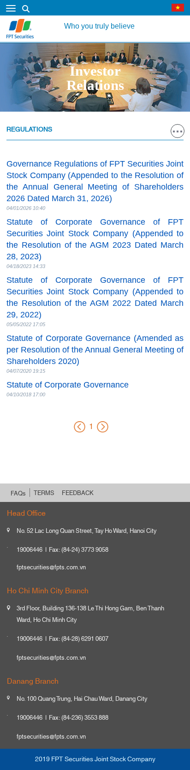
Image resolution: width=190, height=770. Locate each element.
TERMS (44, 493)
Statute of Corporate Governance (67, 384)
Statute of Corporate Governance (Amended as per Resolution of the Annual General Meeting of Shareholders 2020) (95, 350)
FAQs (18, 493)
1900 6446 (108, 9)
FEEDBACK (78, 493)
